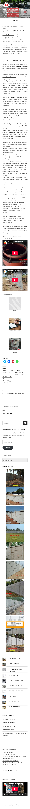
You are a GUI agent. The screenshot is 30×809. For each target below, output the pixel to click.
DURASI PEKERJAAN (8, 723)
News (6, 391)
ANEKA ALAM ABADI (9, 770)
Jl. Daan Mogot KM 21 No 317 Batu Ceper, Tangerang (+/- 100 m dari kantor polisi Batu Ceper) (14, 754)
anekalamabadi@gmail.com (10, 761)
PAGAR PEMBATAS (14, 664)
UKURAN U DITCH (14, 658)
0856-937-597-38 (8, 758)
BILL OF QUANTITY (7, 370)
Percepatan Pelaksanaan (9, 719)
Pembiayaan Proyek (8, 729)
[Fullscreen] (25, 794)
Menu (16, 20)
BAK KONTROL (13, 675)
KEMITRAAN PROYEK (8, 726)
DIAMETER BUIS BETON (16, 680)
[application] (15, 789)
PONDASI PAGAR (14, 701)
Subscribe (7, 448)
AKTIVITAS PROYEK (15, 707)
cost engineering (11, 393)
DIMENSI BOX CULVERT (16, 691)
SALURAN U (12, 696)
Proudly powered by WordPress (10, 805)
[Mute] (23, 794)
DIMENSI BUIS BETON (15, 686)
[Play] (5, 794)
